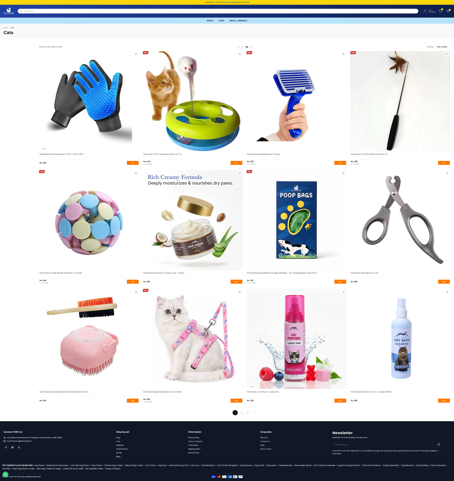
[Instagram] (12, 447)
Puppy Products (113, 468)
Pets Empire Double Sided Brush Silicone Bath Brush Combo (64, 392)
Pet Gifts (6, 468)
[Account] (425, 11)
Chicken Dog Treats (113, 465)
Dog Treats (96, 465)
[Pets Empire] (9, 11)
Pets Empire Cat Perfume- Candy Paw (263, 392)
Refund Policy (193, 453)
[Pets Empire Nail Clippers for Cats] (400, 220)
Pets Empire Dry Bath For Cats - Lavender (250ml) (371, 392)
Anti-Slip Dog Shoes (80, 465)
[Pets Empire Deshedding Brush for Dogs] (297, 101)
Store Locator (265, 449)
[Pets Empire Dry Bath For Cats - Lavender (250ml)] (400, 339)
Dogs (118, 437)
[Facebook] (6, 447)
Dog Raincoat (407, 465)
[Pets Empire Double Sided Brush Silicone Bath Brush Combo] (89, 339)
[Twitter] (19, 447)
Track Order (193, 445)
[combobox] (218, 11)
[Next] (254, 412)
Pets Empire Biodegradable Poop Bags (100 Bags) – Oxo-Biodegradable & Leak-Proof (281, 273)
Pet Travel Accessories (324, 465)
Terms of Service (195, 441)
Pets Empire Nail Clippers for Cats (364, 273)
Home (6, 28)
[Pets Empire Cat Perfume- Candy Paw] (297, 339)
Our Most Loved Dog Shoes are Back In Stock (227, 2)
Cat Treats (150, 465)
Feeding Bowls (285, 465)
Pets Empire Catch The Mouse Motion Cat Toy (162, 154)
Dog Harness (246, 465)
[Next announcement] (295, 2)
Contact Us (265, 441)
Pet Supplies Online (94, 468)
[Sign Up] (438, 445)
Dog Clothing (422, 465)
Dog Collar (259, 465)
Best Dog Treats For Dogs (49, 468)
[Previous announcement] (158, 2)
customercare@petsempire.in (19, 441)
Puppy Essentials (391, 465)
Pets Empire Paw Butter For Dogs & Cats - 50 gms (163, 273)
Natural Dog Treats (134, 465)
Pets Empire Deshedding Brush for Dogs (263, 154)
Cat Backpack (208, 465)
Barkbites (120, 445)
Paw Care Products (372, 465)
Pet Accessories (438, 465)
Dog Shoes (39, 465)
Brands (119, 453)
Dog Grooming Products (349, 465)
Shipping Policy (194, 449)
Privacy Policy (193, 437)
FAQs (262, 445)
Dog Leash (271, 465)
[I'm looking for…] (21, 11)
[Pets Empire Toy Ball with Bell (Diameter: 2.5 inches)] (89, 220)
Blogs (118, 456)
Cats (118, 441)
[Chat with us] (5, 474)
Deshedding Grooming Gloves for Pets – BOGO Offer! (62, 154)
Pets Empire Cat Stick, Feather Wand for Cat (369, 154)
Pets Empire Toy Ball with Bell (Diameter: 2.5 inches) (61, 273)
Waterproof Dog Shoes (57, 465)
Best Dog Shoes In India (23, 468)
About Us (264, 437)
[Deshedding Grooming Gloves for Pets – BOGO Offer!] (89, 101)
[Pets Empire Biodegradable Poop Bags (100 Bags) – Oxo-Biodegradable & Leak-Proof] (297, 220)
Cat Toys (195, 465)
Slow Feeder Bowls (303, 465)
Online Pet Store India (73, 468)
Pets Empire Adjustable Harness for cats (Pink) (162, 392)
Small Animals (122, 449)
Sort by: (430, 47)
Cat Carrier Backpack (227, 465)
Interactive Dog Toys (178, 465)
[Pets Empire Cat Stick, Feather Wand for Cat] (400, 101)
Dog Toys (162, 465)
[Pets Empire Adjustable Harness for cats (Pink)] (193, 339)
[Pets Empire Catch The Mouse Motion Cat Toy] (193, 101)
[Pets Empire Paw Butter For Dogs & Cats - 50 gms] (193, 220)
